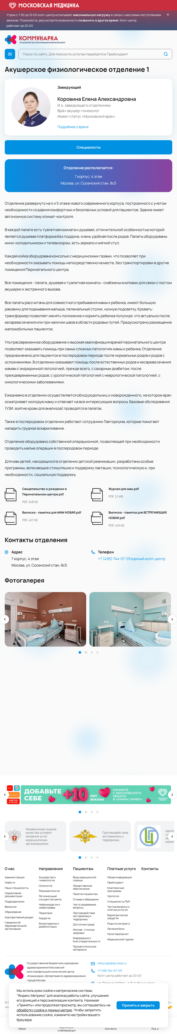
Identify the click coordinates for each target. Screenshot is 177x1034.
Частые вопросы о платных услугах (118, 908)
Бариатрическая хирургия (117, 916)
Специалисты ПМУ (118, 901)
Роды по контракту (118, 923)
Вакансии (11, 907)
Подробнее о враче (72, 126)
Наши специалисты (16, 888)
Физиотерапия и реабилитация (49, 925)
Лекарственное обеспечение (82, 887)
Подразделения (14, 901)
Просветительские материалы (84, 948)
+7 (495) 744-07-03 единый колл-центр (131, 558)
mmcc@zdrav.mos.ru (112, 963)
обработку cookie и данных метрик (44, 1010)
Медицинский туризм (120, 939)
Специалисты (89, 147)
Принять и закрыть (138, 1005)
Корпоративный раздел (19, 917)
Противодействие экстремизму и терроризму (84, 916)
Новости (10, 882)
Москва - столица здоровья (84, 931)
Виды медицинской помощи (84, 878)
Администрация (15, 877)
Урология (113, 896)
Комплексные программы (115, 889)
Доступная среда (84, 924)
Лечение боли (116, 929)
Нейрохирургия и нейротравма (49, 906)
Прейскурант (115, 882)
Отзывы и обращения (86, 899)
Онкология (45, 886)
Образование (13, 912)
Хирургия (45, 918)
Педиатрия (45, 913)
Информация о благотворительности (86, 939)
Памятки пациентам (85, 894)
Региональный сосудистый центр (50, 897)
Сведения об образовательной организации (16, 926)
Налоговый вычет (118, 934)
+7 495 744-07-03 (110, 970)
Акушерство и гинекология (47, 878)
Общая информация (119, 877)
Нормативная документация (13, 894)
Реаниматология (49, 891)
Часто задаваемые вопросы (84, 906)
